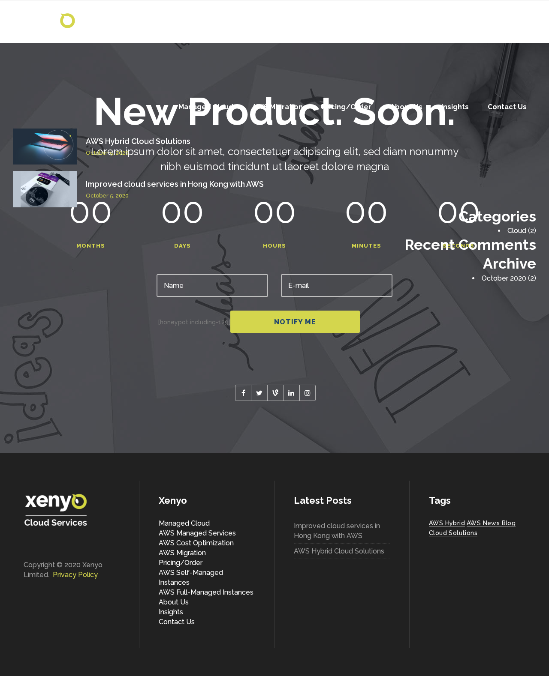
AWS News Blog (491, 523)
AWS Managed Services (197, 533)
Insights (171, 612)
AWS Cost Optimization (196, 543)
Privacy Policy (75, 575)
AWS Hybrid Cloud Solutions (138, 141)
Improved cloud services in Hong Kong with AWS (175, 183)
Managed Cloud (184, 523)
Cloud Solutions (453, 532)
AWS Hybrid (447, 523)
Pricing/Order (180, 563)
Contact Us (177, 622)
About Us (174, 602)
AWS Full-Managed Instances (206, 592)
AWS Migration (182, 553)
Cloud (516, 231)
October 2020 (504, 278)
